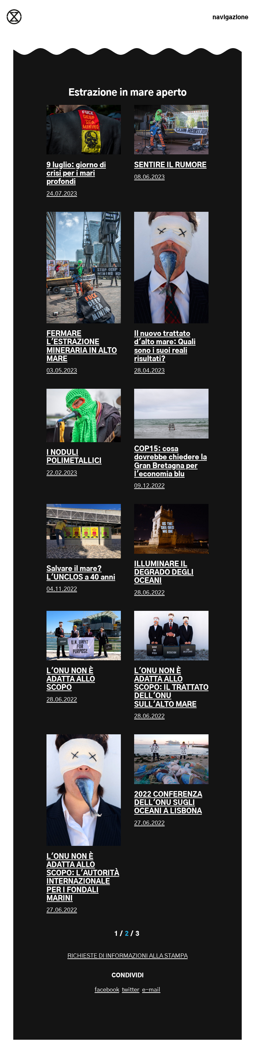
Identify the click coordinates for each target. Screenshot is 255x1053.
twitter (130, 990)
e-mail (151, 990)
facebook (107, 990)
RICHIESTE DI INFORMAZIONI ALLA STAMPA (127, 956)
